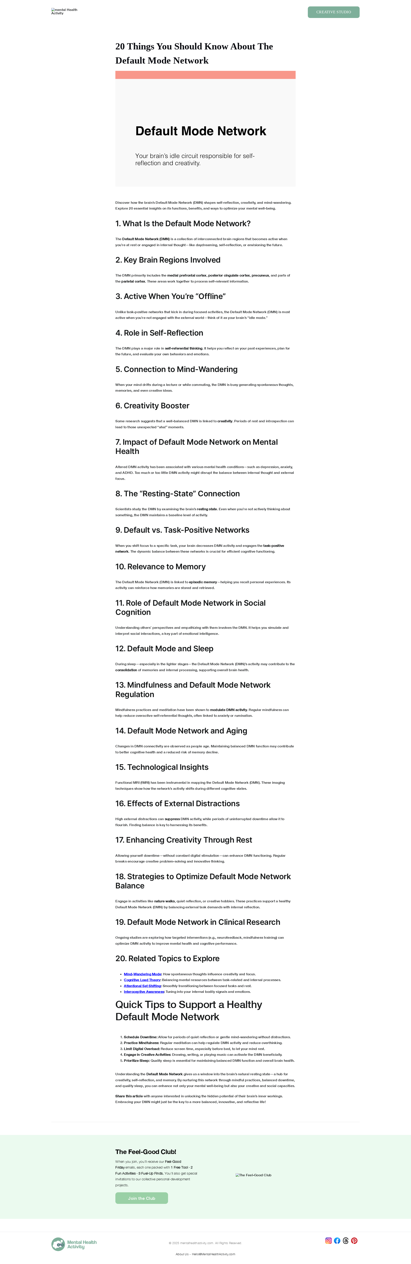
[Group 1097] (74, 1239)
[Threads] (345, 1239)
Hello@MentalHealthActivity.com (213, 1254)
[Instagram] (328, 1239)
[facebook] (337, 1239)
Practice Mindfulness (141, 1043)
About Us (182, 1254)
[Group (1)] (354, 1239)
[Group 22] (66, 9)
